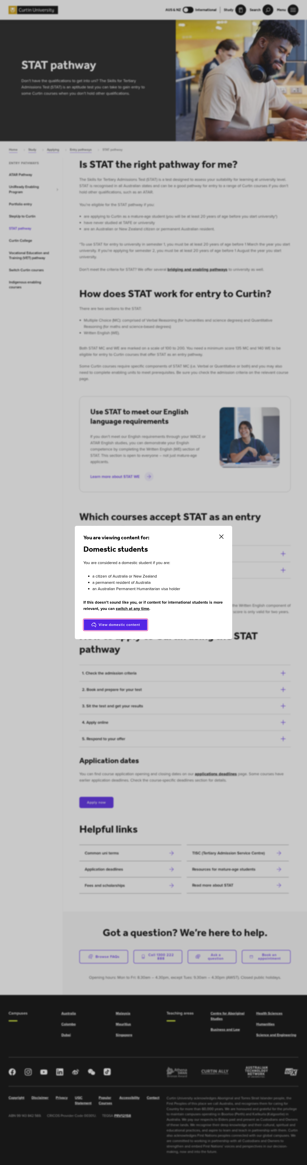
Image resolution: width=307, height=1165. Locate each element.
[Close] (221, 536)
